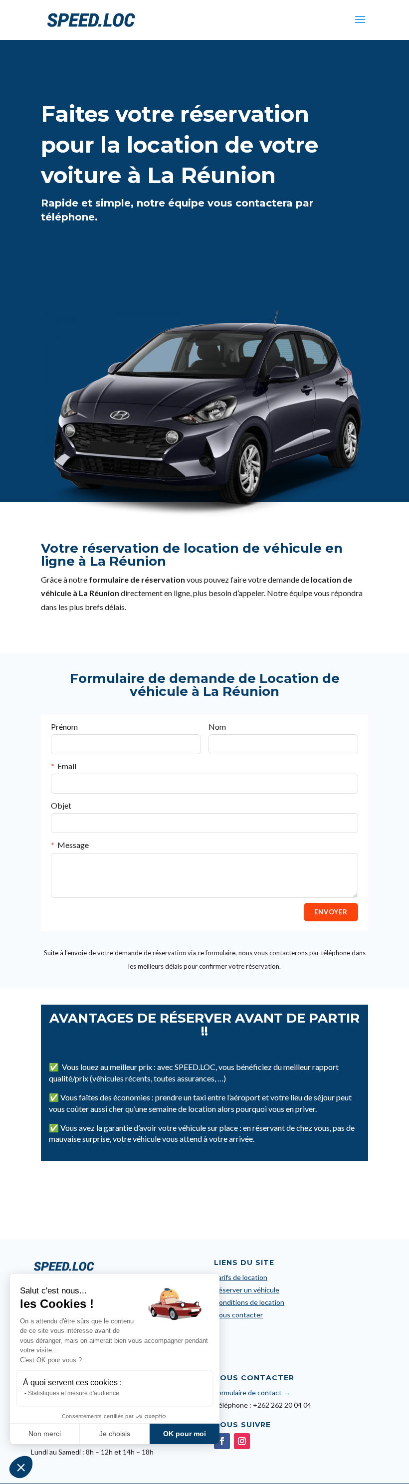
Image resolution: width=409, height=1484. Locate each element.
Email (66, 766)
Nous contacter (238, 1314)
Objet (61, 805)
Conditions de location (249, 1302)
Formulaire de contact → (252, 1392)
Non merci (44, 1434)
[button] (21, 1467)
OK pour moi (184, 1434)
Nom (217, 726)
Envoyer (331, 912)
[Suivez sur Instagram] (242, 1441)
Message (73, 844)
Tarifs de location (240, 1277)
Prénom (64, 726)
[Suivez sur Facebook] (222, 1441)
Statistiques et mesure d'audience (73, 1393)
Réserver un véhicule (246, 1289)
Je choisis (114, 1434)
